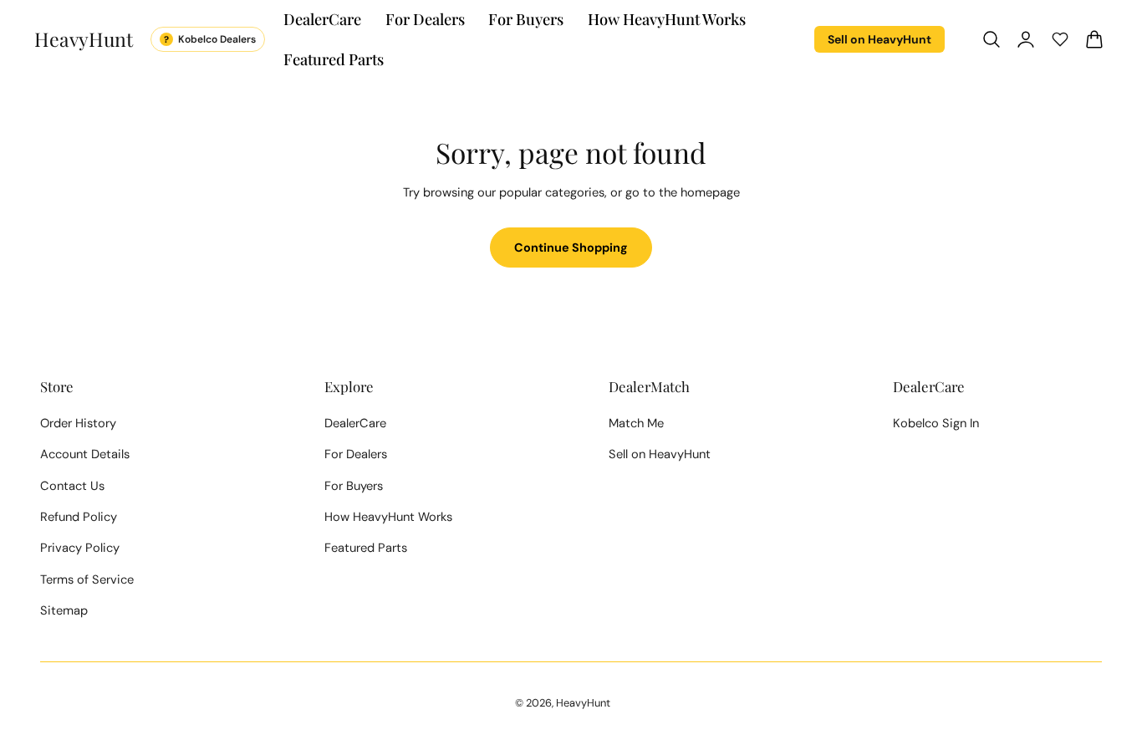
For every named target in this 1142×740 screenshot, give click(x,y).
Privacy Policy (80, 547)
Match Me (636, 423)
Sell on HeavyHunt (879, 39)
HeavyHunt (583, 703)
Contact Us (72, 485)
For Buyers (353, 485)
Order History (78, 423)
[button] (991, 39)
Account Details (85, 454)
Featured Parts (365, 547)
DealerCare (355, 423)
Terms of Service (87, 579)
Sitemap (64, 610)
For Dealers (355, 454)
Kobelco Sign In (936, 423)
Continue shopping (571, 247)
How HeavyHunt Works (388, 516)
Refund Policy (78, 516)
